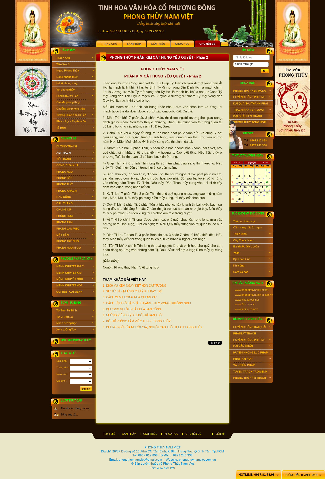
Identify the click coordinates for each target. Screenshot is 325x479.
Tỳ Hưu (61, 127)
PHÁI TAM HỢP (242, 358)
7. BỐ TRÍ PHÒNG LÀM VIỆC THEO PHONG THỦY (136, 321)
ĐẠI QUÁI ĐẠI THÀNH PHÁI (250, 103)
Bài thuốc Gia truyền (246, 246)
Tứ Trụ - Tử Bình (66, 310)
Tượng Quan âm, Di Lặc (71, 115)
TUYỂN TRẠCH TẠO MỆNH (250, 371)
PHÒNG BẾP (64, 178)
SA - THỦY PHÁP (244, 365)
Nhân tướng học (66, 323)
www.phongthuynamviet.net (251, 290)
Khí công (238, 265)
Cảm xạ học (240, 272)
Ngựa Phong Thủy (67, 70)
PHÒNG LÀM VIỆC (67, 228)
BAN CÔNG (63, 197)
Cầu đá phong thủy (68, 102)
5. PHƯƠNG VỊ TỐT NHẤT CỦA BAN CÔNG (132, 309)
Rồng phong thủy (67, 77)
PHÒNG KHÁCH (66, 190)
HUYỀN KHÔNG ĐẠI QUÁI (249, 327)
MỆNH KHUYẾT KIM (69, 272)
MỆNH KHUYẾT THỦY (70, 266)
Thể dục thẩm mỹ (244, 221)
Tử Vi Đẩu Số (64, 317)
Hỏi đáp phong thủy (76, 340)
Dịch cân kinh (241, 259)
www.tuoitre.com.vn (246, 309)
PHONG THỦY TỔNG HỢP (249, 122)
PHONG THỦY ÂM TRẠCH (249, 377)
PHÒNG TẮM (64, 222)
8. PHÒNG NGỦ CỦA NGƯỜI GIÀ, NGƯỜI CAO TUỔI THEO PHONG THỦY (152, 327)
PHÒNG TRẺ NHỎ (67, 241)
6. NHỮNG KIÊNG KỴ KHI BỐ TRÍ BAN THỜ (132, 315)
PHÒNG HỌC (64, 216)
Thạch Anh (63, 58)
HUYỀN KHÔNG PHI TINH (249, 97)
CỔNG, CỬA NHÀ (67, 165)
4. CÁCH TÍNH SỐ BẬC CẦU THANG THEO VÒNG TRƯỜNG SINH (147, 303)
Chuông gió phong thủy (70, 108)
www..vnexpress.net (247, 299)
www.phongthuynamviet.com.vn (254, 294)
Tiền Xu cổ (62, 64)
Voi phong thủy (65, 89)
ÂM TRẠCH (63, 152)
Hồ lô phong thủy (66, 83)
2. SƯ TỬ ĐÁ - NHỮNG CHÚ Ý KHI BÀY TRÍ (132, 291)
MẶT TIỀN (62, 235)
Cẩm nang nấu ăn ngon (247, 227)
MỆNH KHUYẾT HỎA (69, 285)
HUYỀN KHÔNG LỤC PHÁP (250, 352)
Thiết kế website (160, 468)
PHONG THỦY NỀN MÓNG (249, 90)
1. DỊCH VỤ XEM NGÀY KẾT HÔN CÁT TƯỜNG (134, 285)
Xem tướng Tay (66, 329)
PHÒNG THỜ (64, 184)
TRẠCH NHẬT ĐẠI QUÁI (248, 109)
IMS (172, 468)
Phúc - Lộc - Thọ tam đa (71, 121)
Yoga (236, 253)
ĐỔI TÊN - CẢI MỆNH (69, 291)
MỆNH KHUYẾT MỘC (69, 279)
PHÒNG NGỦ (64, 171)
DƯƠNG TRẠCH (66, 146)
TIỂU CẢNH (63, 159)
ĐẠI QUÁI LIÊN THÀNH (247, 116)
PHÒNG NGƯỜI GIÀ (68, 247)
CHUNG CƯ (63, 209)
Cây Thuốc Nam (243, 240)
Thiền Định (240, 234)
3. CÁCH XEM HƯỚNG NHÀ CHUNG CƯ (130, 297)
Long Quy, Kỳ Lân (67, 96)
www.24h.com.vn (245, 304)
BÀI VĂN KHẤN (243, 346)
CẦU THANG (64, 203)
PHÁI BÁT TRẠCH (244, 333)
